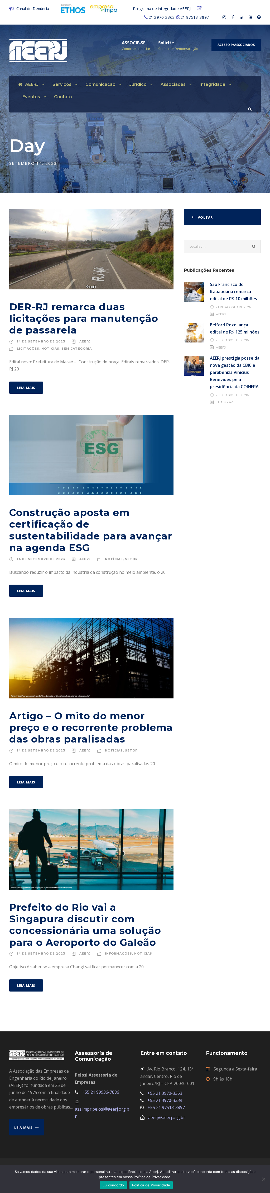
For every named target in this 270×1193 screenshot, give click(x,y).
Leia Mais (26, 387)
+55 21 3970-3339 (164, 1100)
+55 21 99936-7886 (100, 1092)
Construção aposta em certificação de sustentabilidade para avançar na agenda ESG (90, 529)
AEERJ (31, 84)
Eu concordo (113, 1185)
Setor (131, 559)
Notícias (50, 348)
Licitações (28, 348)
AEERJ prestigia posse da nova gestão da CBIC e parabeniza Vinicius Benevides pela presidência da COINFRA (234, 372)
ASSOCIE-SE (133, 43)
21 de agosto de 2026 (233, 307)
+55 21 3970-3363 (164, 1093)
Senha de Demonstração (178, 48)
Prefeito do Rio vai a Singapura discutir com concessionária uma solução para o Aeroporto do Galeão (85, 924)
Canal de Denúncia (32, 8)
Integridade (212, 84)
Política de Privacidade (151, 1185)
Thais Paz (224, 402)
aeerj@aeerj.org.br (166, 1117)
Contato (63, 96)
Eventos (31, 96)
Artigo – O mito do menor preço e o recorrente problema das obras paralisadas (91, 727)
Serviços (61, 84)
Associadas (173, 84)
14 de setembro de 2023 (41, 341)
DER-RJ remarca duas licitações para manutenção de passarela (83, 318)
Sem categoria (76, 348)
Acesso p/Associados (236, 45)
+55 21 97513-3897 (166, 1107)
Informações (118, 953)
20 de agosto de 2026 (233, 340)
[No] (263, 1179)
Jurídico (138, 84)
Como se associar (136, 48)
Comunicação (100, 84)
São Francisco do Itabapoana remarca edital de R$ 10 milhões (233, 291)
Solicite (166, 43)
